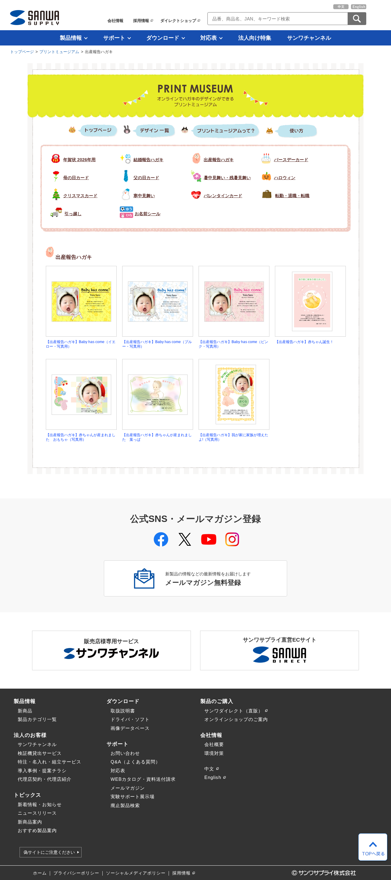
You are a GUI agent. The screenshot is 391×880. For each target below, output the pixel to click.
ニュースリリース (37, 813)
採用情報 (141, 20)
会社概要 (214, 744)
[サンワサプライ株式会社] (34, 17)
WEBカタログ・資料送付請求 (143, 779)
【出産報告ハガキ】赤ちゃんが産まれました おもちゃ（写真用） (80, 437)
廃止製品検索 (125, 805)
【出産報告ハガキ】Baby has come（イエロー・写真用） (80, 344)
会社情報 (115, 20)
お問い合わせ (125, 753)
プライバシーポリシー (76, 873)
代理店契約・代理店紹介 (44, 779)
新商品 (25, 710)
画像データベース (130, 728)
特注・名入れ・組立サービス (49, 761)
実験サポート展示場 (133, 796)
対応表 (208, 38)
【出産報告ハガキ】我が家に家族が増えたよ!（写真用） (233, 437)
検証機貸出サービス (40, 753)
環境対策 (214, 753)
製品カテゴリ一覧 (37, 719)
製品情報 (71, 38)
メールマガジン (128, 788)
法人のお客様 (30, 735)
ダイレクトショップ (178, 20)
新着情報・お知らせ (40, 804)
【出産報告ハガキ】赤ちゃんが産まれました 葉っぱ (157, 437)
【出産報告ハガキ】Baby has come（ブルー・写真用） (157, 344)
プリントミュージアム (59, 51)
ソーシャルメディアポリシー (136, 873)
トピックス (27, 795)
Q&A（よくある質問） (135, 761)
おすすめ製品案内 (37, 830)
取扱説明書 (123, 710)
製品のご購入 (216, 701)
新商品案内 (30, 821)
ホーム (40, 873)
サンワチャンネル (309, 38)
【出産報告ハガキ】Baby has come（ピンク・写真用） (233, 344)
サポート (114, 38)
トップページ (22, 51)
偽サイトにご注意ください (49, 852)
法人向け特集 (254, 38)
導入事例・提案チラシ (42, 770)
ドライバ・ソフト (130, 719)
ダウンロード (162, 38)
